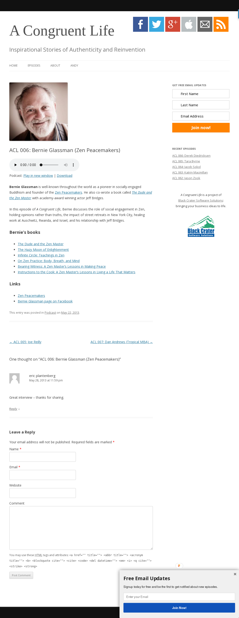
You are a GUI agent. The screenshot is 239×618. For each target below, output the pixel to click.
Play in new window (38, 175)
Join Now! (179, 607)
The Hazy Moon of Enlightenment (43, 249)
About (55, 65)
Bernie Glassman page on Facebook (45, 301)
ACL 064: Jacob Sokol (186, 167)
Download (64, 175)
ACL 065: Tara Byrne (186, 161)
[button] (179, 578)
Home (13, 65)
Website (15, 485)
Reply (13, 409)
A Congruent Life (61, 30)
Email (14, 467)
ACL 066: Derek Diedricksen (191, 155)
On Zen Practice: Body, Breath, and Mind (49, 261)
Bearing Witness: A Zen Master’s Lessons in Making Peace (62, 266)
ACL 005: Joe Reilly (25, 342)
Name (15, 449)
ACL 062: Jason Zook (186, 178)
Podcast (50, 312)
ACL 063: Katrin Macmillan (190, 172)
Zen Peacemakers (68, 192)
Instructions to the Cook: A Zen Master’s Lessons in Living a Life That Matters (76, 272)
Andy (74, 65)
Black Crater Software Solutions (200, 200)
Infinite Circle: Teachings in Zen (41, 255)
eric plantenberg (42, 375)
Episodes (34, 65)
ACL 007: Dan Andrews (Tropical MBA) (122, 342)
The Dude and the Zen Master (40, 244)
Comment (17, 503)
